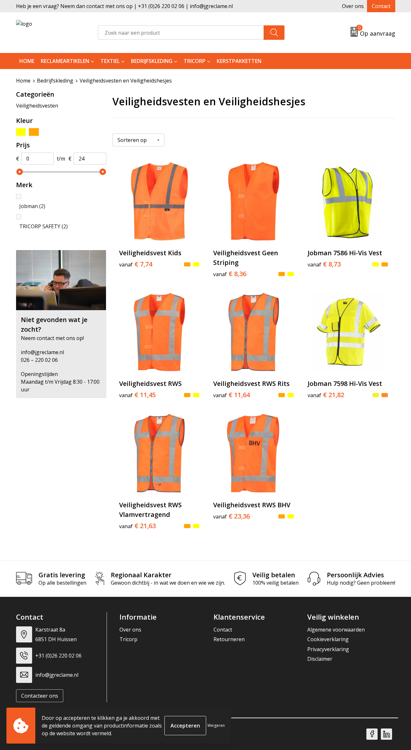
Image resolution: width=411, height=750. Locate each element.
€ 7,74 (135, 264)
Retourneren (229, 639)
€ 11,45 (137, 395)
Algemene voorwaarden (336, 629)
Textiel (110, 61)
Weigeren (216, 725)
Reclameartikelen (65, 61)
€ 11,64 (231, 395)
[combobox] (181, 32)
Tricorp (195, 61)
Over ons (353, 6)
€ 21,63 (137, 526)
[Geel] (21, 132)
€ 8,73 (324, 264)
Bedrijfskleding (151, 61)
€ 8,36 (229, 274)
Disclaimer (319, 658)
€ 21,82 (326, 395)
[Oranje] (33, 132)
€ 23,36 (231, 516)
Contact (381, 6)
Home (26, 61)
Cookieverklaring (328, 639)
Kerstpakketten (239, 61)
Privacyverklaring (328, 649)
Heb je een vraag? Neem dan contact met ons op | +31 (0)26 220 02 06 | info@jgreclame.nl (124, 6)
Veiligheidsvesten (37, 105)
